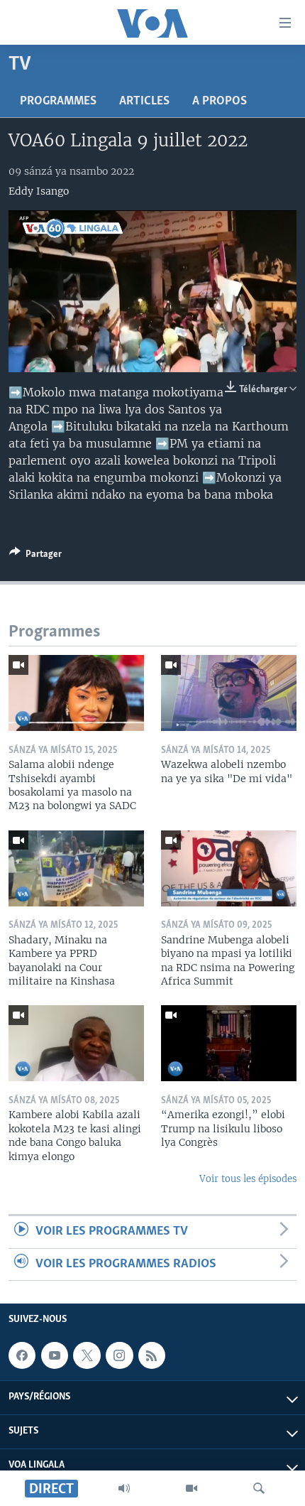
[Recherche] (259, 1488)
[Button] (35, 556)
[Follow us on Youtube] (54, 1355)
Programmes (58, 101)
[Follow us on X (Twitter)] (86, 1355)
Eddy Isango (39, 191)
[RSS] (151, 1355)
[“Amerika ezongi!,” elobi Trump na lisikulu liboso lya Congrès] (228, 1043)
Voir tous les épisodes (247, 1179)
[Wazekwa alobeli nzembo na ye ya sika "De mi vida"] (228, 693)
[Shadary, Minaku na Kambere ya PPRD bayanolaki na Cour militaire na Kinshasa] (76, 868)
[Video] (191, 1488)
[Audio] (124, 1488)
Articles (144, 101)
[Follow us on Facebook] (22, 1355)
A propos (219, 101)
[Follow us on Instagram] (119, 1355)
